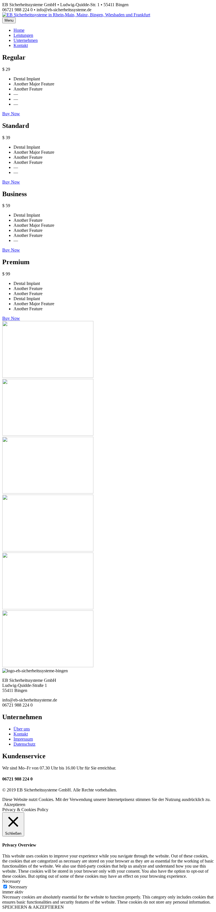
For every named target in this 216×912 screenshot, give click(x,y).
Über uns (22, 729)
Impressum (23, 739)
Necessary (18, 886)
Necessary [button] (11, 881)
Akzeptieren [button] (14, 804)
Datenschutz (24, 744)
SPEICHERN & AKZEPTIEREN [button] (33, 907)
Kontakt (21, 734)
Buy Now (11, 113)
